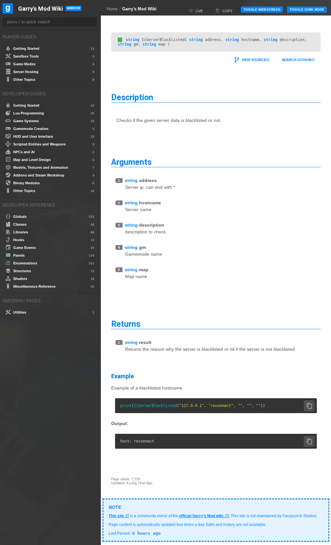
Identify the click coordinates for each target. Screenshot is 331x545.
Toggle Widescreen (261, 9)
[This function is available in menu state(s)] (120, 39)
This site (116, 516)
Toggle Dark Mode (307, 9)
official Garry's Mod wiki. (201, 516)
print (126, 405)
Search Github (296, 60)
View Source (253, 60)
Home (112, 8)
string (132, 39)
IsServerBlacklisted (155, 405)
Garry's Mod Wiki (139, 8)
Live (199, 11)
